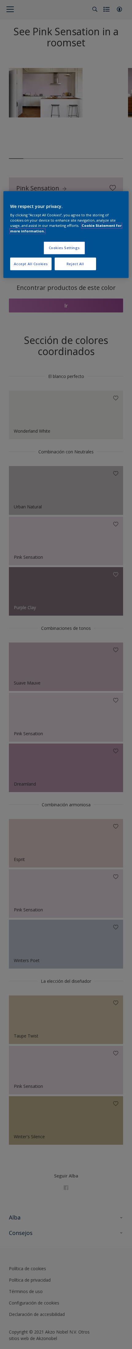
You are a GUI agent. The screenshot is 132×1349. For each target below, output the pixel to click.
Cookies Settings (64, 247)
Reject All (75, 263)
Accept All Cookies (31, 263)
